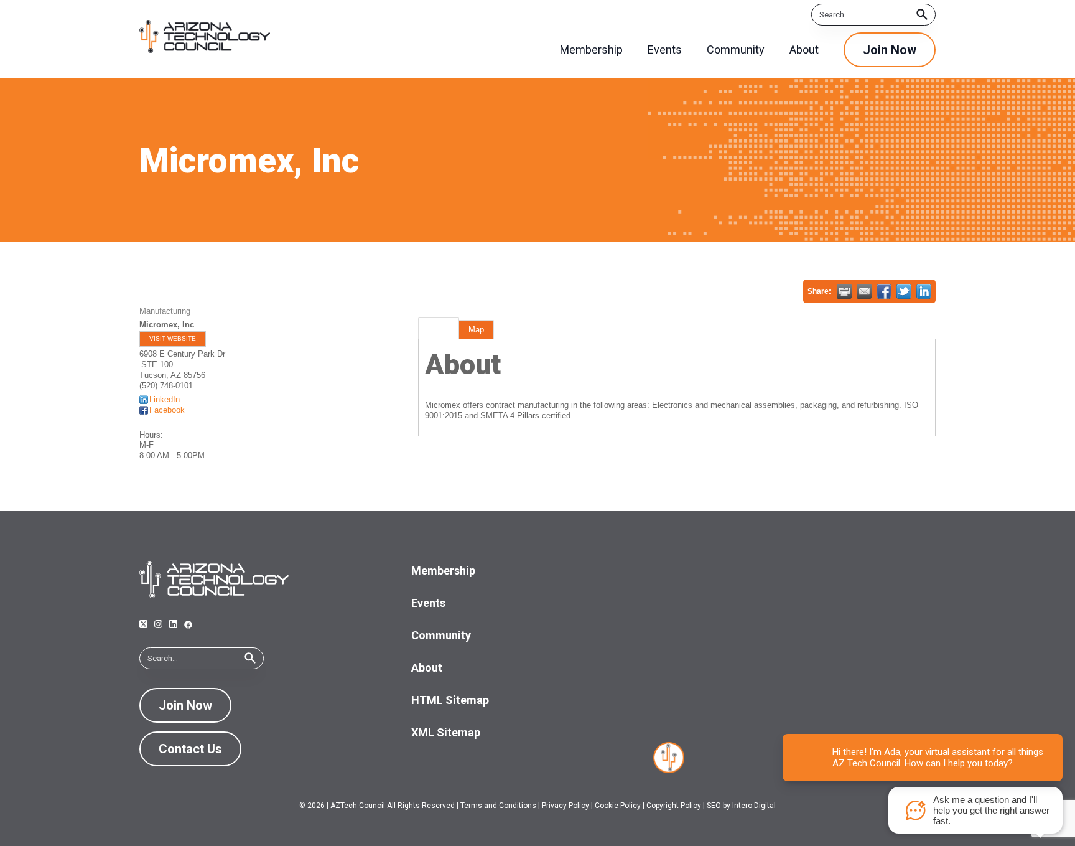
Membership (443, 570)
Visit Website (172, 338)
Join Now (889, 49)
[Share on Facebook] (884, 291)
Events (428, 602)
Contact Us (190, 748)
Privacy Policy (565, 805)
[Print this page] (844, 291)
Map (476, 329)
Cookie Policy (618, 805)
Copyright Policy (673, 805)
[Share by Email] (864, 291)
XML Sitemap (445, 732)
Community (441, 635)
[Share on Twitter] (903, 291)
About (438, 329)
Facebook (167, 410)
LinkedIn (164, 399)
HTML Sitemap (450, 700)
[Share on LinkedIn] (923, 291)
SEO (714, 805)
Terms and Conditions (498, 805)
